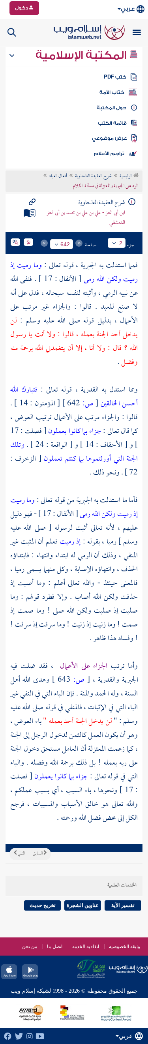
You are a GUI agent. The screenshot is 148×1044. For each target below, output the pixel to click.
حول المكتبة (111, 108)
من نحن (29, 946)
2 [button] (120, 243)
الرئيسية (126, 176)
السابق (38, 853)
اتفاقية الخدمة (85, 946)
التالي (21, 853)
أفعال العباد (58, 176)
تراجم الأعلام (109, 153)
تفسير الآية (123, 905)
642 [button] (65, 244)
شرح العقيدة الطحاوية (93, 176)
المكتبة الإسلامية (82, 55)
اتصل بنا (54, 946)
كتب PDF (115, 77)
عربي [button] (128, 9)
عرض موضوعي (109, 138)
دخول (22, 8)
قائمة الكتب (112, 123)
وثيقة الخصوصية (124, 946)
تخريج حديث (43, 905)
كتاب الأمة (111, 92)
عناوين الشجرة (83, 905)
